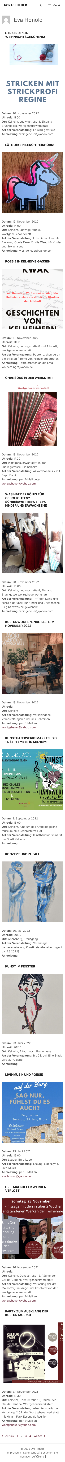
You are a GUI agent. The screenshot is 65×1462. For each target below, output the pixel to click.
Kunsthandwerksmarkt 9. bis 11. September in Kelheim (31, 740)
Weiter (39, 1436)
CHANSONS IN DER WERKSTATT (29, 378)
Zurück (8, 1436)
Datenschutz (31, 1452)
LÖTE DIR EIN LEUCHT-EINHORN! (29, 145)
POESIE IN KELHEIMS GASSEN (27, 261)
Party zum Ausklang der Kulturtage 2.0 (26, 1313)
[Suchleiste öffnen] (40, 5)
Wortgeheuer (15, 5)
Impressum (14, 1452)
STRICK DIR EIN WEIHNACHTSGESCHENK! (25, 35)
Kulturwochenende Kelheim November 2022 (29, 624)
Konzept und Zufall (22, 854)
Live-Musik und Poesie (24, 1074)
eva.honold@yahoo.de (16, 1176)
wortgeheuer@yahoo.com (19, 483)
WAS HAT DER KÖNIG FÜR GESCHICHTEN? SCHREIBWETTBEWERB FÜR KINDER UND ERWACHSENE (27, 499)
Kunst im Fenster (20, 966)
